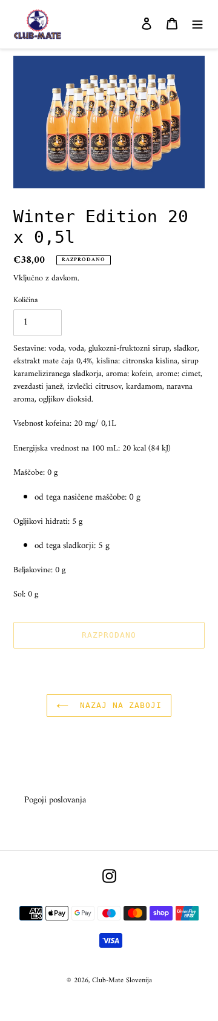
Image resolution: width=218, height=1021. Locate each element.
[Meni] (197, 25)
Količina (25, 300)
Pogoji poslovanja (55, 800)
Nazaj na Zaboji (118, 705)
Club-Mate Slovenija (122, 980)
